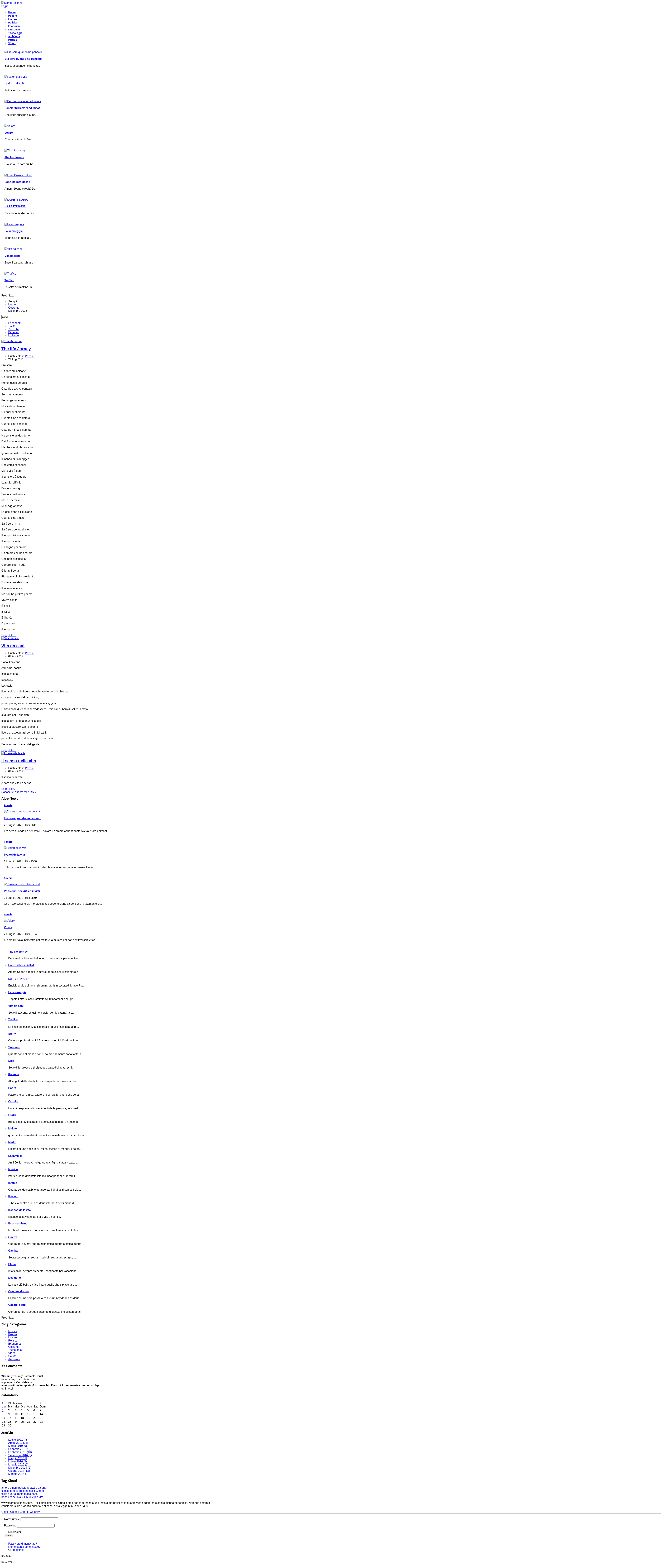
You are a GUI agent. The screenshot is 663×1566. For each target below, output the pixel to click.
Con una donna (18, 1291)
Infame (12, 1182)
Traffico (9, 280)
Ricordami (14, 1532)
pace (35, 1493)
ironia (20, 1493)
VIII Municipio (30, 1497)
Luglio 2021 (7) (17, 1439)
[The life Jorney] (11, 341)
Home (12, 12)
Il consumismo (17, 1223)
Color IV (35, 1511)
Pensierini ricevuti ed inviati (22, 108)
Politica (13, 23)
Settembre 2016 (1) (20, 1455)
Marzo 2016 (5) (17, 1461)
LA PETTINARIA (15, 206)
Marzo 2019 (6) (17, 1445)
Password (10, 1525)
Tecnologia (15, 33)
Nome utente (12, 1519)
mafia (28, 1493)
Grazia (12, 1115)
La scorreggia (13, 231)
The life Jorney (14, 157)
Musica (12, 40)
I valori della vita (14, 83)
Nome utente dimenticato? (24, 1546)
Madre (12, 1142)
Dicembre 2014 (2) (19, 1467)
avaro (34, 1487)
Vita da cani (12, 255)
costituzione (36, 1490)
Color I (5, 1511)
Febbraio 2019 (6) (19, 1449)
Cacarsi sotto (17, 1304)
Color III (24, 1511)
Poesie (12, 16)
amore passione (20, 1487)
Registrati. (18, 1549)
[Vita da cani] (10, 638)
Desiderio (14, 1277)
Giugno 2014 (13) (19, 1470)
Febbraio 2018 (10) (20, 1452)
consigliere (8, 1490)
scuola (17, 1497)
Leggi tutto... (8, 635)
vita (41, 1497)
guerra (12, 1493)
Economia (14, 26)
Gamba (13, 1250)
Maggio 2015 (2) (18, 1464)
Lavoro (12, 19)
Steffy (12, 1033)
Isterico (13, 1169)
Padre (12, 1087)
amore (5, 1487)
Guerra (12, 1237)
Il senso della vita (18, 760)
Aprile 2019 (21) (18, 1442)
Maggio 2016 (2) (18, 1458)
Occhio (13, 1101)
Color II (14, 1511)
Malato (12, 1128)
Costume (14, 29)
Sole (11, 1060)
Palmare (13, 1074)
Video (12, 43)
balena (42, 1487)
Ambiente (14, 36)
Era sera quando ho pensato (23, 58)
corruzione (22, 1490)
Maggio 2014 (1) (18, 1473)
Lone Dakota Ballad (17, 181)
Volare (8, 132)
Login (4, 6)
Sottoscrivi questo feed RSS (18, 792)
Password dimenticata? (22, 1543)
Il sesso (13, 1196)
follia (4, 1493)
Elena (12, 1264)
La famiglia (15, 1155)
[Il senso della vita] (13, 753)
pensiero (7, 1497)
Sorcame (14, 1047)
